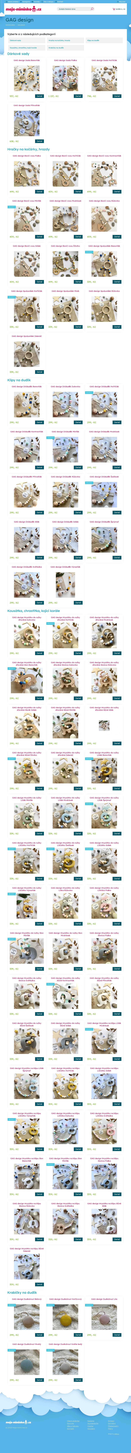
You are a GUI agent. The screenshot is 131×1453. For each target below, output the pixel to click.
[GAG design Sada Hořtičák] (104, 78)
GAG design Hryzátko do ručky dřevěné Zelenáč (65, 753)
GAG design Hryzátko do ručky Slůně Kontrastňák (65, 979)
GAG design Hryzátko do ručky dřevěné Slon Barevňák (26, 663)
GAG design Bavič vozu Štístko (65, 246)
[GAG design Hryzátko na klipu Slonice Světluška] (65, 1221)
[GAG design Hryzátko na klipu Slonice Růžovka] (27, 1221)
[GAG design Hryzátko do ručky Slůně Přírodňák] (104, 996)
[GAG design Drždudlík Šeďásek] (104, 494)
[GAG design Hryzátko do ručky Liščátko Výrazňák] (27, 906)
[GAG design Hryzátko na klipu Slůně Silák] (104, 1221)
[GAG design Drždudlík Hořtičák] (104, 404)
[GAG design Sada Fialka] (65, 78)
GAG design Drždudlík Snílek (65, 522)
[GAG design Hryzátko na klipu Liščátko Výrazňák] (27, 1131)
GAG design (21, 25)
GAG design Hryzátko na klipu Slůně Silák (104, 1204)
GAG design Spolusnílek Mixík (65, 291)
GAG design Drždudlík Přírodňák (27, 476)
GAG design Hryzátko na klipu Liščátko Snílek (104, 1069)
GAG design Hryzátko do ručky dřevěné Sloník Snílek (26, 708)
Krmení (111, 1421)
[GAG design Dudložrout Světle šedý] (65, 1362)
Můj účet (122, 2)
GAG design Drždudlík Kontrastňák (26, 431)
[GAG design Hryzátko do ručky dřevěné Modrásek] (104, 635)
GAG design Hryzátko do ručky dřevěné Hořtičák (65, 618)
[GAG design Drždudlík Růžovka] (65, 494)
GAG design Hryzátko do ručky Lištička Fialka (104, 889)
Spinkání (112, 1423)
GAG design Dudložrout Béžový (26, 1299)
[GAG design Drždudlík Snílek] (65, 540)
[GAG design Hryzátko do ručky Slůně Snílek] (65, 1041)
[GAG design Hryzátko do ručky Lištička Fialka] (104, 906)
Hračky (90, 1426)
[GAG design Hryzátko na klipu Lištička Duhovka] (65, 1131)
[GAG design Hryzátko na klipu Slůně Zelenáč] (27, 1266)
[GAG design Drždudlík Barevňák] (27, 404)
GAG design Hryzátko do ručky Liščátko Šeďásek (65, 844)
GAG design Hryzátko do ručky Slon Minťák (26, 934)
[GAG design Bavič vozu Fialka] (27, 174)
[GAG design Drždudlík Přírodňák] (27, 494)
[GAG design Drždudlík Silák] (27, 540)
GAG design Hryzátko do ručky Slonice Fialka (104, 934)
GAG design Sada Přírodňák (27, 105)
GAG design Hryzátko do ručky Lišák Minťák (26, 798)
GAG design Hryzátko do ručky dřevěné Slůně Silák (104, 708)
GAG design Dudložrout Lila (104, 1299)
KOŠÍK (120, 9)
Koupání (91, 1429)
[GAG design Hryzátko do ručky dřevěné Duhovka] (27, 635)
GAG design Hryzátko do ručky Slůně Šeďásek (26, 1024)
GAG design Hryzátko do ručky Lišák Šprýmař (104, 798)
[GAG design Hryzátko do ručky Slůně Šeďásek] (27, 1041)
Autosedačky (93, 1423)
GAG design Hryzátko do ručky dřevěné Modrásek (104, 618)
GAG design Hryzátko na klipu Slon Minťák (65, 1159)
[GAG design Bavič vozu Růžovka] (104, 219)
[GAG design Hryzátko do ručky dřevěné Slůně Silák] (104, 725)
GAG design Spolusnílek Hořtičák (26, 291)
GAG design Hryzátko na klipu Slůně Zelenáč (27, 1249)
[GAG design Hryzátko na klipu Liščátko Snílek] (104, 1086)
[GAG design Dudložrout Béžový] (27, 1317)
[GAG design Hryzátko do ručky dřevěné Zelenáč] (65, 770)
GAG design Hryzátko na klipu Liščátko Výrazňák (27, 1114)
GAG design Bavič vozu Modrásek (65, 201)
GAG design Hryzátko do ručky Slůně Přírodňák (104, 979)
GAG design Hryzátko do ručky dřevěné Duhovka (26, 618)
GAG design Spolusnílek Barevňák (104, 246)
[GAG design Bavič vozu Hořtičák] (65, 174)
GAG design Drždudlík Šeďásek (104, 476)
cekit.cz (116, 1434)
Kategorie (26, 2)
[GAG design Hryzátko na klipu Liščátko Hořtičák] (65, 1086)
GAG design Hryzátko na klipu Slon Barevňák (26, 1159)
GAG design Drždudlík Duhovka (65, 386)
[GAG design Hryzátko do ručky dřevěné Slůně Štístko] (27, 770)
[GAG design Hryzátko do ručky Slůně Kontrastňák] (65, 996)
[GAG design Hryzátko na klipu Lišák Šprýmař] (27, 1086)
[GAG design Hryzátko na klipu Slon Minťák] (65, 1176)
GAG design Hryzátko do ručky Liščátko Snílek (104, 844)
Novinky (36, 2)
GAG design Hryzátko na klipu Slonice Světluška (65, 1204)
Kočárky (91, 1421)
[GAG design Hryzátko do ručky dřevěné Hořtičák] (65, 635)
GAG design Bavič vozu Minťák (26, 201)
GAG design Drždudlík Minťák (65, 431)
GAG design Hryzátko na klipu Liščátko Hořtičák (65, 1069)
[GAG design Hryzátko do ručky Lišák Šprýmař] (104, 816)
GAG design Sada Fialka (65, 60)
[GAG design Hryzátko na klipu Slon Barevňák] (27, 1176)
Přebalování (113, 1426)
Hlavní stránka (13, 2)
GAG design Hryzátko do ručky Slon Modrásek (65, 934)
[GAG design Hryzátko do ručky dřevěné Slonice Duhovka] (65, 680)
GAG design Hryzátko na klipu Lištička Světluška (104, 1114)
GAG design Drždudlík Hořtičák (104, 386)
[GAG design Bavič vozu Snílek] (27, 264)
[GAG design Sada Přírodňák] (27, 123)
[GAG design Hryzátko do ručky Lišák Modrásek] (65, 816)
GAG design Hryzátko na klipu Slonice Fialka (104, 1159)
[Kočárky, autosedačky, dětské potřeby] (30, 9)
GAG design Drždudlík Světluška (27, 567)
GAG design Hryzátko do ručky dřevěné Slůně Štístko (26, 753)
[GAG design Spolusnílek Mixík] (65, 309)
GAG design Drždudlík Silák (26, 522)
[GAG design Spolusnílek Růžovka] (104, 309)
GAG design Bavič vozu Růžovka (104, 201)
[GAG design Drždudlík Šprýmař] (104, 540)
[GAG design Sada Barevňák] (27, 78)
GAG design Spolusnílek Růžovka (104, 291)
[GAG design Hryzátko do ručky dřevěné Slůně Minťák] (65, 725)
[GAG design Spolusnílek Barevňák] (104, 264)
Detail (39, 96)
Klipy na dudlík (93, 40)
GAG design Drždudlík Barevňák (27, 386)
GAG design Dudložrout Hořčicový (65, 1299)
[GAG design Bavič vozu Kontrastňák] (104, 174)
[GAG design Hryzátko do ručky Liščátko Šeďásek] (65, 861)
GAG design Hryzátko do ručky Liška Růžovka (65, 889)
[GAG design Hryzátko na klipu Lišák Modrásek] (104, 1041)
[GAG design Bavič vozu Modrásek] (65, 219)
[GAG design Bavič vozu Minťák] (27, 219)
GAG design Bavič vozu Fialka (27, 156)
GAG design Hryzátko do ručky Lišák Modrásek (65, 798)
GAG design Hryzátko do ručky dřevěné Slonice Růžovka (104, 663)
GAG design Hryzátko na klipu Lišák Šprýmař (27, 1069)
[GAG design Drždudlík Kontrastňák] (27, 449)
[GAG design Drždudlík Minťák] (65, 449)
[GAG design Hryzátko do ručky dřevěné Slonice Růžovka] (104, 680)
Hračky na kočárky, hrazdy (59, 40)
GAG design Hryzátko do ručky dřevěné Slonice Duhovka (65, 663)
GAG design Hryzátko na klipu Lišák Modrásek (104, 1024)
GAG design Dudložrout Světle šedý (65, 1344)
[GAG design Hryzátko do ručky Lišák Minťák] (27, 816)
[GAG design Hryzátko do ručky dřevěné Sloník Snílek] (27, 725)
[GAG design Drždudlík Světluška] (27, 585)
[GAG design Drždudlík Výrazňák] (65, 585)
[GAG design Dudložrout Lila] (104, 1317)
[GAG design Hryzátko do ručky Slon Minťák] (27, 951)
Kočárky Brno (10, 25)
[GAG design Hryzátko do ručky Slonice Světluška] (27, 996)
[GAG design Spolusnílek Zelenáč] (27, 354)
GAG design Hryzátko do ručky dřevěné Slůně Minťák (65, 708)
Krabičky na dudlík (56, 48)
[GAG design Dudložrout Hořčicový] (65, 1317)
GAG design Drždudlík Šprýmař (104, 522)
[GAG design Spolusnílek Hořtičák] (27, 309)
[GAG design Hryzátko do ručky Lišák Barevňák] (104, 770)
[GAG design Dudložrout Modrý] (27, 1362)
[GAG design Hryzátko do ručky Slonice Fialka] (104, 951)
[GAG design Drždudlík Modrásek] (104, 449)
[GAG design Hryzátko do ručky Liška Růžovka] (65, 906)
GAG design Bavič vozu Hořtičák (65, 156)
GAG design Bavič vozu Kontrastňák (104, 156)
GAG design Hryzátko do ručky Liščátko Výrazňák (26, 889)
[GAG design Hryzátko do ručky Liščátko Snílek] (104, 861)
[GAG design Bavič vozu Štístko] (65, 264)
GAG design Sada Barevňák (27, 60)
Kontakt (60, 2)
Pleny (110, 1429)
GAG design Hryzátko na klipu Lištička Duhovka (65, 1114)
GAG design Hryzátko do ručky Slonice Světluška (26, 979)
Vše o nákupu (48, 2)
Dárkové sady (15, 40)
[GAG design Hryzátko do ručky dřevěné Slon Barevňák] (27, 680)
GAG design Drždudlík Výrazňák (65, 567)
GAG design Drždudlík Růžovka (65, 476)
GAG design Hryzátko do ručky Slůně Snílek (65, 1024)
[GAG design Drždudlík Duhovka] (65, 404)
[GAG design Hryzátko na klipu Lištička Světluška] (104, 1131)
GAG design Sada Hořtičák (104, 60)
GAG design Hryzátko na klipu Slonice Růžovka (27, 1204)
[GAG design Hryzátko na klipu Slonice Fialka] (104, 1176)
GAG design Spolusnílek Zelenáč (27, 336)
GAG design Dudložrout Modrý (26, 1344)
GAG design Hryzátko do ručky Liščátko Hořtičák (26, 844)
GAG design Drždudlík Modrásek (104, 431)
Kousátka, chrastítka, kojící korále (23, 48)
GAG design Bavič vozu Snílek (27, 246)
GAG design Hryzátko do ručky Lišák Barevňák (104, 753)
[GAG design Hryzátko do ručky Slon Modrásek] (65, 951)
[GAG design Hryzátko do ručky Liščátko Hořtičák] (27, 861)
